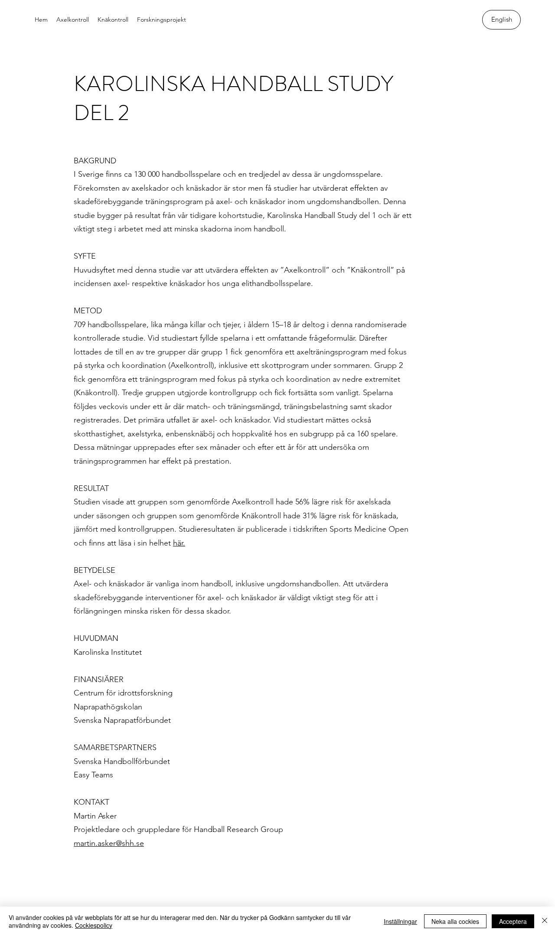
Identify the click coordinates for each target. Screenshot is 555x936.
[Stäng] (544, 921)
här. (179, 543)
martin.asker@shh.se (109, 843)
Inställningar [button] (400, 921)
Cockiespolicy (93, 925)
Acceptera (513, 921)
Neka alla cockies (455, 921)
